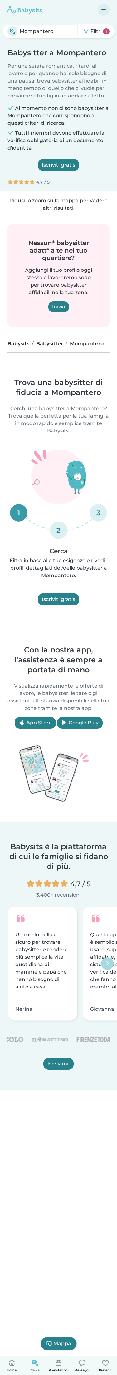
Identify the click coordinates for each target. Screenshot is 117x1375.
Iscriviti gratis (58, 165)
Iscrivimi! (58, 1064)
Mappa (62, 1343)
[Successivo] (107, 963)
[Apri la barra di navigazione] (104, 10)
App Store (38, 723)
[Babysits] (24, 9)
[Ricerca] (12, 31)
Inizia (58, 307)
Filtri (98, 31)
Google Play (83, 723)
